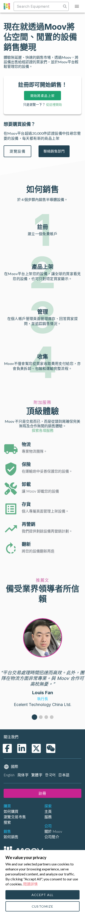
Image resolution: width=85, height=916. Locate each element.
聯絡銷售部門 (54, 151)
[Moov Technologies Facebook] (7, 748)
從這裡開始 (54, 104)
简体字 (23, 775)
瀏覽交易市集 (15, 817)
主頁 (48, 811)
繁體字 (36, 775)
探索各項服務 (42, 430)
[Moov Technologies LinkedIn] (21, 748)
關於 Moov (53, 831)
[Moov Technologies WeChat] (50, 748)
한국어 (50, 775)
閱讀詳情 (30, 884)
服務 (48, 817)
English (9, 775)
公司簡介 (51, 837)
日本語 (63, 775)
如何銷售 (11, 837)
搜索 (7, 822)
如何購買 (11, 811)
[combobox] (38, 6)
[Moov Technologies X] (36, 748)
